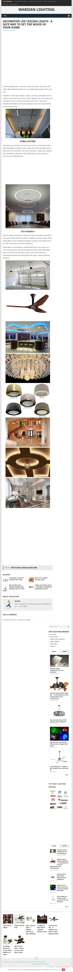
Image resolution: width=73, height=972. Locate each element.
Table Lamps (53, 644)
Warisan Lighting (37, 9)
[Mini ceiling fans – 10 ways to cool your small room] (19, 939)
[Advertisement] (27, 45)
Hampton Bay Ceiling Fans (57, 639)
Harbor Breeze (54, 636)
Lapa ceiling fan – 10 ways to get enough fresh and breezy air (59, 768)
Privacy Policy (44, 964)
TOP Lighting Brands (63, 967)
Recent (65, 651)
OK (63, 969)
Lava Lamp (53, 634)
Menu (5, 15)
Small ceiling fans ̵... (50, 1)
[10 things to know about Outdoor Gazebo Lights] (42, 919)
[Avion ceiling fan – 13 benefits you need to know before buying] (54, 919)
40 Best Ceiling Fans (35, 1)
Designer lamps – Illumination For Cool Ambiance (56, 670)
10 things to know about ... (11, 4)
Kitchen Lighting (54, 641)
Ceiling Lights (11, 30)
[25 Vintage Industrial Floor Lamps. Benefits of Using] (8, 939)
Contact (51, 967)
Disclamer (35, 964)
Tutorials (52, 646)
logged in (15, 620)
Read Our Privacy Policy (55, 969)
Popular (54, 651)
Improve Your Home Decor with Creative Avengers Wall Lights (59, 744)
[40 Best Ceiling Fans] (19, 919)
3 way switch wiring (21, 1)
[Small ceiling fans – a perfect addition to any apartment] (31, 919)
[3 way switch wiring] (8, 919)
